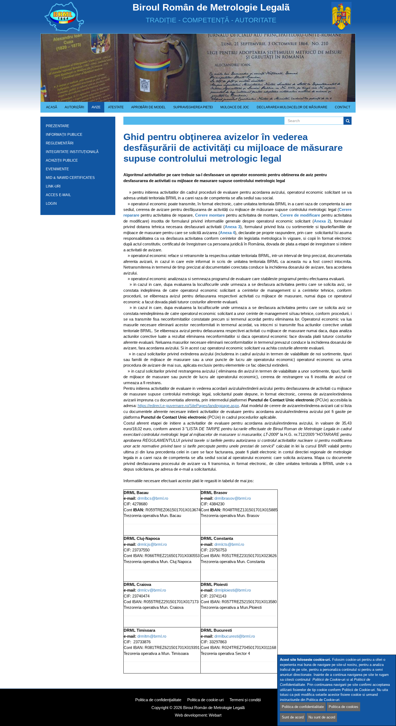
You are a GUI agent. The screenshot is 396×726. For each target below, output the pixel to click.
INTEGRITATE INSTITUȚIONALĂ (72, 152)
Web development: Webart (198, 715)
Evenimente (57, 169)
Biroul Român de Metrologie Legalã (214, 707)
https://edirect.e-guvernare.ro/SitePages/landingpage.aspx (188, 405)
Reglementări (60, 144)
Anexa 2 (322, 221)
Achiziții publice (62, 161)
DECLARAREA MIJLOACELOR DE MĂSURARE (292, 107)
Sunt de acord (293, 717)
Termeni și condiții (245, 699)
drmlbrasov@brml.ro (232, 498)
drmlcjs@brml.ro (152, 544)
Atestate (114, 109)
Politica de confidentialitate (303, 706)
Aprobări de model (146, 109)
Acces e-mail (58, 195)
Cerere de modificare (300, 215)
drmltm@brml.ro (151, 636)
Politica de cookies (343, 706)
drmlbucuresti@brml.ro (234, 636)
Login (51, 204)
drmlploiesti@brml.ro (232, 590)
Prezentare (57, 127)
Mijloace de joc (233, 109)
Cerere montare (210, 215)
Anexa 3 (233, 226)
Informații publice (64, 136)
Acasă (51, 107)
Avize (94, 109)
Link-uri (53, 186)
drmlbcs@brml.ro (152, 498)
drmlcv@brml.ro (151, 590)
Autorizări (72, 109)
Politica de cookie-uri (205, 699)
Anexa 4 (227, 232)
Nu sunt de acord (321, 717)
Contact (342, 107)
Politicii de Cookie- (327, 680)
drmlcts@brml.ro (229, 544)
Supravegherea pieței (191, 109)
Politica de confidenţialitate (158, 699)
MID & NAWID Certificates (70, 178)
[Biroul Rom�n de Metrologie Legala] (79, 17)
